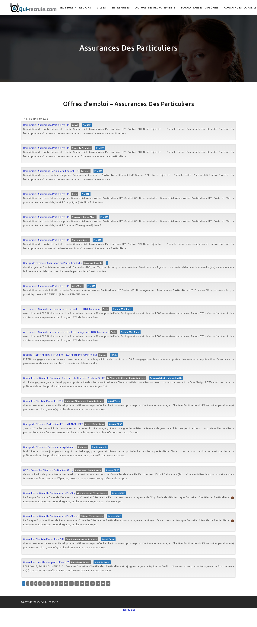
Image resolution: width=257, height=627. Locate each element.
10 (61, 583)
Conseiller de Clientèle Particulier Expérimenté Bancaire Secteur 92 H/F (64, 378)
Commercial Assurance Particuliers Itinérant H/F (51, 171)
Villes (101, 7)
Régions (85, 7)
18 (103, 583)
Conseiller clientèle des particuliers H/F (46, 562)
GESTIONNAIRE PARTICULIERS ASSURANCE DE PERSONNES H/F (60, 355)
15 (87, 583)
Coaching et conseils (240, 7)
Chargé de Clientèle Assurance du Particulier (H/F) (52, 263)
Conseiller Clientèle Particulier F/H (43, 401)
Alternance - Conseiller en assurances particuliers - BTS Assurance (62, 309)
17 (98, 583)
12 (71, 583)
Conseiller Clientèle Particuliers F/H (43, 539)
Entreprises (121, 7)
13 (76, 583)
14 (82, 583)
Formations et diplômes (199, 7)
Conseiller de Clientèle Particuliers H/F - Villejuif (51, 516)
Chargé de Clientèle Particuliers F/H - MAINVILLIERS (53, 424)
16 (92, 583)
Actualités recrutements (155, 7)
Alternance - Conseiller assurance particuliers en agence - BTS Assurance (66, 332)
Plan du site (128, 609)
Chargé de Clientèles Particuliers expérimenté (49, 447)
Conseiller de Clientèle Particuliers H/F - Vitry (49, 493)
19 (108, 583)
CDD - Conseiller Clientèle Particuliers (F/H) (48, 470)
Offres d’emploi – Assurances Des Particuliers (128, 103)
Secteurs (66, 7)
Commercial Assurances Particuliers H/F (46, 125)
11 (66, 583)
